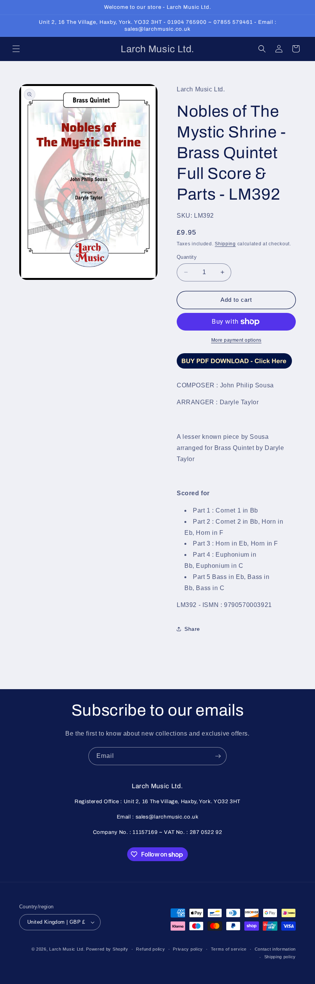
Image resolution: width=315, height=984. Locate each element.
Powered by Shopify (107, 949)
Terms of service (229, 949)
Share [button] (192, 629)
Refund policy (150, 949)
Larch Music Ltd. (67, 949)
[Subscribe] (217, 756)
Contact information (275, 949)
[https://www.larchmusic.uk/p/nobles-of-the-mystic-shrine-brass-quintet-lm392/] (234, 368)
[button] (16, 48)
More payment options (236, 340)
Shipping (225, 243)
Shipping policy (280, 956)
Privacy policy (188, 949)
